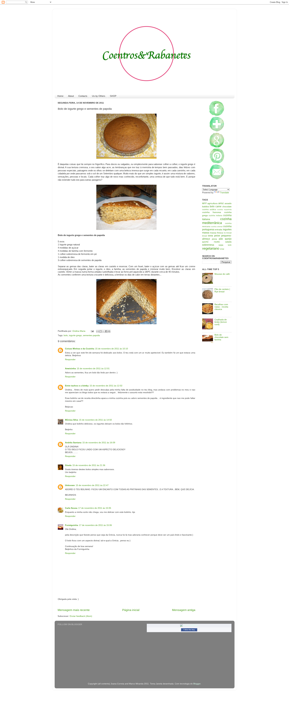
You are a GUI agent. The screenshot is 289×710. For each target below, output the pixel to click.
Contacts (82, 96)
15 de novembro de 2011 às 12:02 (106, 386)
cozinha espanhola (224, 209)
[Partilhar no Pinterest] (109, 331)
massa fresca (216, 233)
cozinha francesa (211, 212)
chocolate (227, 206)
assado (228, 203)
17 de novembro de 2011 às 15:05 (94, 508)
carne (218, 206)
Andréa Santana (73, 442)
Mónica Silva (71, 420)
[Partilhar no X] (103, 331)
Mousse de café (222, 274)
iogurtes (227, 229)
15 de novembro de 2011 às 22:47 (92, 485)
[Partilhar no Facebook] (106, 331)
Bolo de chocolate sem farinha (221, 337)
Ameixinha (70, 368)
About (71, 96)
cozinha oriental (216, 226)
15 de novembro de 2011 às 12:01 (93, 368)
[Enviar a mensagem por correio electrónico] (92, 331)
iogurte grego (75, 335)
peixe (217, 235)
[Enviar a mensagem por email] (97, 331)
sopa (221, 245)
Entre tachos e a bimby (77, 386)
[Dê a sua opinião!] (100, 331)
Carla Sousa (71, 508)
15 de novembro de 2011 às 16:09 (98, 442)
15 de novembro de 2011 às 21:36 (88, 465)
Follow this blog (189, 630)
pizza (214, 239)
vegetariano (210, 248)
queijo (228, 238)
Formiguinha (71, 525)
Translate (224, 192)
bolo (66, 335)
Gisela (68, 465)
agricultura (212, 203)
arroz (221, 203)
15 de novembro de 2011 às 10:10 (111, 349)
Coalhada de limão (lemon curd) (220, 322)
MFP (204, 203)
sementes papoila (91, 335)
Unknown (70, 485)
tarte (230, 245)
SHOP (113, 96)
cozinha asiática (209, 209)
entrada (218, 229)
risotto (217, 242)
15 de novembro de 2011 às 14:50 (95, 420)
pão (221, 238)
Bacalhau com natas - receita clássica (221, 306)
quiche (205, 242)
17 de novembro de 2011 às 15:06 (95, 525)
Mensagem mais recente (74, 610)
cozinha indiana (215, 215)
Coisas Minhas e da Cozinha (79, 349)
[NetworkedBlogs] (189, 625)
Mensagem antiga (183, 610)
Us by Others (98, 96)
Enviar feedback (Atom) (81, 616)
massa (205, 232)
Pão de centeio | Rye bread (222, 290)
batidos (205, 206)
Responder (70, 359)
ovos (210, 235)
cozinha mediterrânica (217, 221)
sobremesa (208, 244)
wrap (222, 249)
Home (60, 96)
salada (228, 242)
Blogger (196, 684)
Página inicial (130, 610)
